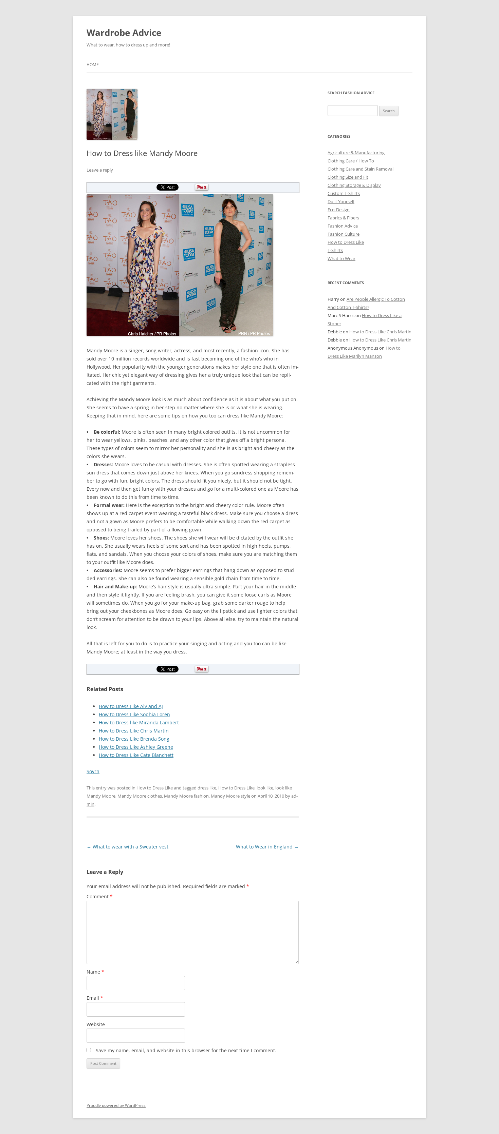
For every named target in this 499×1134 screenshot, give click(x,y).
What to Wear (341, 258)
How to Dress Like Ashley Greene (136, 747)
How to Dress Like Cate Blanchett (136, 755)
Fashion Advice (343, 226)
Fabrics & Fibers (343, 218)
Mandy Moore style (230, 796)
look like (265, 788)
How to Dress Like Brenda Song (134, 739)
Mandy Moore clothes (139, 796)
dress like (207, 788)
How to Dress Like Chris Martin (134, 730)
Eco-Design (339, 210)
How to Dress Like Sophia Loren (134, 714)
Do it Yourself (341, 201)
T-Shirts (335, 250)
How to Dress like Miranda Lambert (139, 722)
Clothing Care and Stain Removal (360, 169)
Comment (100, 896)
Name (95, 972)
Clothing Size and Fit (348, 177)
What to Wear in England (267, 846)
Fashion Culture (343, 234)
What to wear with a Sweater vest (127, 846)
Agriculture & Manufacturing (356, 153)
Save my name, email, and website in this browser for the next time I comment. (186, 1050)
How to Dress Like (154, 788)
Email (95, 998)
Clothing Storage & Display (354, 185)
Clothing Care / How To (351, 161)
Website (96, 1024)
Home (93, 64)
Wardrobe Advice (124, 32)
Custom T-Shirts (344, 193)
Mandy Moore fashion (186, 796)
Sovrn (93, 771)
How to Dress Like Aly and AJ (131, 706)
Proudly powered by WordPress (116, 1105)
